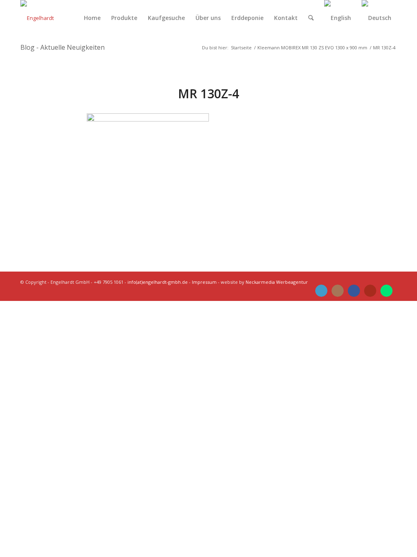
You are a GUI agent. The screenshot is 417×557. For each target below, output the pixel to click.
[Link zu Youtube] (370, 291)
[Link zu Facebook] (354, 291)
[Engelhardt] (37, 18)
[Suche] (311, 18)
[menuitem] (92, 18)
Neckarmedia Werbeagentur (277, 282)
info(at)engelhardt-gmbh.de (157, 282)
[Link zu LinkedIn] (321, 291)
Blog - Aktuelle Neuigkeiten (62, 47)
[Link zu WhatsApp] (386, 291)
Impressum (204, 282)
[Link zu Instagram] (337, 291)
